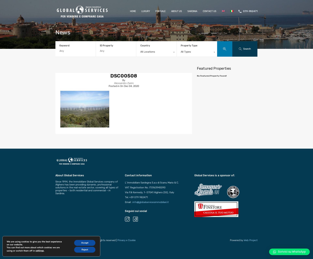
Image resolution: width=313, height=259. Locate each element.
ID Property (106, 45)
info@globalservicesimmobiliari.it (151, 202)
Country (145, 45)
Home (133, 11)
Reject (85, 249)
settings (40, 250)
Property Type (189, 45)
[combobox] (156, 52)
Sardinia (192, 11)
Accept (84, 242)
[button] (289, 252)
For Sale (161, 11)
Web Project (251, 240)
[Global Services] (82, 17)
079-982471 (250, 11)
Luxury (146, 11)
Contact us (209, 11)
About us (176, 11)
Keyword (64, 45)
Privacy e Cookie (126, 240)
